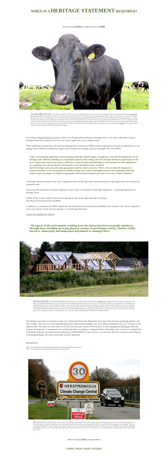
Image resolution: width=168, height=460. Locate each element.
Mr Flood (125, 326)
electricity (134, 114)
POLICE (79, 448)
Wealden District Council (48, 137)
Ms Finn (113, 326)
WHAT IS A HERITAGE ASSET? (40, 214)
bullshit (122, 123)
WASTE (87, 448)
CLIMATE (70, 448)
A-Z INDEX (77, 27)
